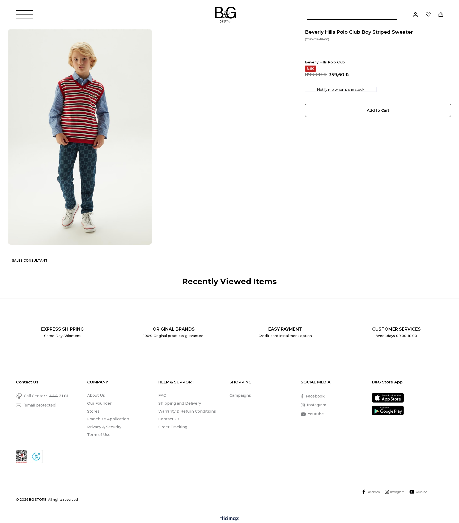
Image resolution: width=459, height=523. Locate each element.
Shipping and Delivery (179, 403)
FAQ (162, 395)
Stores (93, 411)
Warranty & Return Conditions (187, 411)
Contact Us (169, 419)
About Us (96, 395)
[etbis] (21, 456)
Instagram (316, 405)
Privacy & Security (104, 427)
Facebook (315, 396)
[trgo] (36, 456)
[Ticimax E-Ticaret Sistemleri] (229, 519)
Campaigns (240, 395)
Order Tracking (172, 427)
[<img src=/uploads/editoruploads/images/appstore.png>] (388, 398)
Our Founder (99, 403)
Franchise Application (108, 419)
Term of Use (98, 434)
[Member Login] (415, 14)
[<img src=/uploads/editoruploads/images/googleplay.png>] (388, 410)
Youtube (316, 414)
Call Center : (46, 396)
